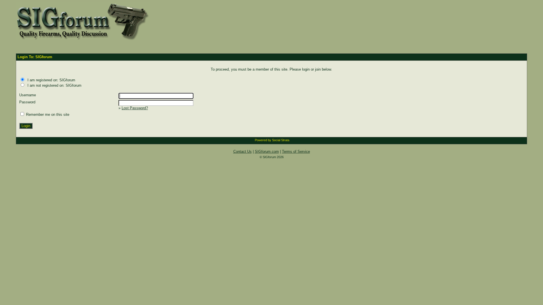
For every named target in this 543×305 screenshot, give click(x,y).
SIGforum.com (267, 151)
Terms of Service (296, 151)
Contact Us (242, 151)
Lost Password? (135, 108)
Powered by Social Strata (272, 140)
